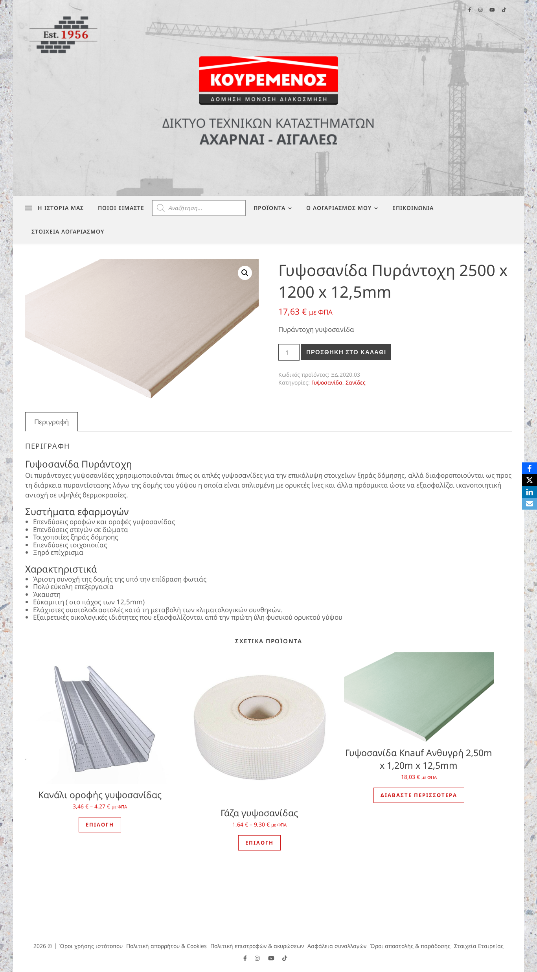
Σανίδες (356, 382)
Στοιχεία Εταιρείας (479, 946)
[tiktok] (284, 958)
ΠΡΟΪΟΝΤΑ (269, 208)
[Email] (529, 504)
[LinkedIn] (529, 492)
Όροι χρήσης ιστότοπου (91, 946)
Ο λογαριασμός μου (338, 208)
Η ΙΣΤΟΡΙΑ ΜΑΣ (61, 208)
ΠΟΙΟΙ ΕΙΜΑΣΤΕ (121, 208)
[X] (529, 480)
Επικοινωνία (413, 208)
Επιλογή (100, 824)
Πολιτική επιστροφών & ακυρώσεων (257, 946)
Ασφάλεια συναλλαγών (336, 946)
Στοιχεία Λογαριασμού (67, 231)
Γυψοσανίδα (326, 382)
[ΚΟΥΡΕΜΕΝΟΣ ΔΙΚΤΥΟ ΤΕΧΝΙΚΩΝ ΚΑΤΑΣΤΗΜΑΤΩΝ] (268, 98)
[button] (245, 273)
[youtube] (272, 958)
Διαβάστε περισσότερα (419, 795)
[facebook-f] (245, 958)
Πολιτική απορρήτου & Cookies (166, 946)
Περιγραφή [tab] (51, 421)
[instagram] (258, 958)
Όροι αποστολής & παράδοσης (410, 946)
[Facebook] (529, 468)
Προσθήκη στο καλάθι (346, 352)
